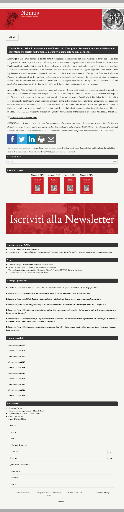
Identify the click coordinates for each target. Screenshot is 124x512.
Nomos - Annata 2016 (16, 378)
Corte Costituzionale (15, 416)
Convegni (15, 471)
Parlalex (14, 477)
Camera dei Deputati (15, 408)
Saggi (41, 148)
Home (13, 425)
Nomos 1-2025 (86, 174)
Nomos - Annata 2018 (16, 367)
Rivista (13, 438)
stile (53, 151)
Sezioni (13, 458)
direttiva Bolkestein (14, 151)
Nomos (35, 148)
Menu (12, 37)
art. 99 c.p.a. (74, 148)
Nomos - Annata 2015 (16, 384)
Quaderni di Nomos (20, 464)
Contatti (14, 484)
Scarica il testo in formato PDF (23, 117)
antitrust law (64, 148)
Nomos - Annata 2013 (16, 395)
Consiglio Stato (109, 148)
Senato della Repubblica (17, 419)
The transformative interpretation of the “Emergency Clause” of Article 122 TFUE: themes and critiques (45, 270)
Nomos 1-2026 (37, 174)
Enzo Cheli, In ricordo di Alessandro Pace (23, 249)
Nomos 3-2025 (53, 174)
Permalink (71, 151)
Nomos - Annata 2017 (16, 373)
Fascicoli (14, 451)
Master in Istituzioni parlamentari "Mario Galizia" (26, 411)
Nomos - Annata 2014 (16, 390)
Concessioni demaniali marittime (91, 148)
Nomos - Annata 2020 (16, 356)
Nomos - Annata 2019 (16, 362)
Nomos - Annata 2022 (16, 345)
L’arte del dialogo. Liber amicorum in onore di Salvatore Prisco (30, 264)
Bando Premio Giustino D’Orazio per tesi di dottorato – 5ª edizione (32, 267)
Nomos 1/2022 (46, 151)
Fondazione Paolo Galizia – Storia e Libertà (23, 413)
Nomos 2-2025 (70, 174)
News (13, 432)
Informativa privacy (102, 492)
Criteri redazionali (19, 445)
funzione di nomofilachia (31, 151)
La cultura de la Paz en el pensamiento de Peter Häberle (28, 272)
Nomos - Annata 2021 (16, 350)
